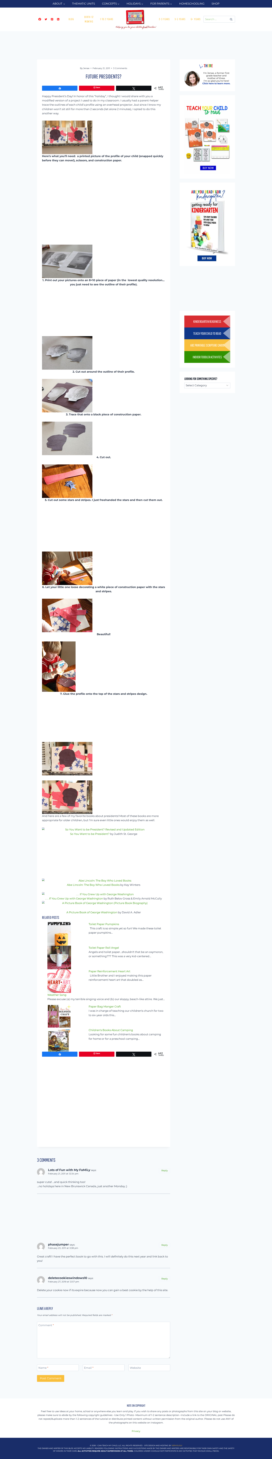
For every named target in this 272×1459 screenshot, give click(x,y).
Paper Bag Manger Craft (105, 1006)
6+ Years (196, 19)
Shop (215, 3)
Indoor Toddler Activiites (207, 357)
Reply (164, 1170)
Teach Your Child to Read (207, 333)
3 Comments (120, 68)
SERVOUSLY (177, 1445)
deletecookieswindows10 (67, 1278)
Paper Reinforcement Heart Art (109, 971)
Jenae (86, 68)
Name (43, 1367)
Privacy (136, 1431)
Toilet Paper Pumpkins (104, 924)
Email (89, 1367)
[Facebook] (39, 19)
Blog (71, 19)
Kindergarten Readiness (207, 321)
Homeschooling (191, 3)
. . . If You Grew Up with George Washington (74, 898)
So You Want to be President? (90, 833)
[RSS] (58, 19)
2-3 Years (164, 19)
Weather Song (56, 994)
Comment (46, 1325)
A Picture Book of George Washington (91, 912)
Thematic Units (83, 3)
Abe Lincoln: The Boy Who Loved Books (93, 884)
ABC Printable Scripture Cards (207, 345)
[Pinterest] (52, 19)
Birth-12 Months (89, 19)
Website (135, 1367)
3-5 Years (180, 19)
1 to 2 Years (106, 19)
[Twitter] (45, 19)
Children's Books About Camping (111, 1030)
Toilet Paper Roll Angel (104, 947)
